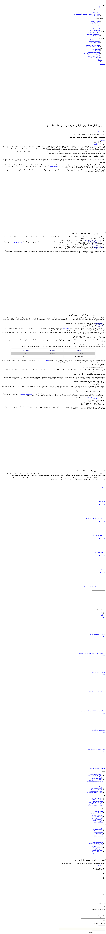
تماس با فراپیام (99, 811)
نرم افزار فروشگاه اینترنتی (93, 21)
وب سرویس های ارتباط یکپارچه (95, 781)
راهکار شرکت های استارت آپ (95, 805)
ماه (102, 612)
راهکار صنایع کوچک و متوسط (96, 802)
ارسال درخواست (101, 925)
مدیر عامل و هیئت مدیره (97, 815)
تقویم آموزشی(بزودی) (97, 844)
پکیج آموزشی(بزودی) (98, 847)
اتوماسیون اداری (96, 28)
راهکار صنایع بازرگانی (97, 798)
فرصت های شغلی (98, 832)
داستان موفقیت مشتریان (97, 813)
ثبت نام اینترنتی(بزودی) (97, 853)
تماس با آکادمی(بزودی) (97, 851)
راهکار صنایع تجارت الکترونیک (95, 803)
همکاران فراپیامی (98, 822)
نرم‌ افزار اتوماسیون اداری (96, 779)
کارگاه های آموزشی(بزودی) (96, 843)
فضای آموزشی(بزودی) (97, 846)
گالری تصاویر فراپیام (98, 820)
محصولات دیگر (100, 25)
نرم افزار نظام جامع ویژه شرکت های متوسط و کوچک (87, 14)
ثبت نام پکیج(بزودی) (98, 848)
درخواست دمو (99, 827)
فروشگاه (100, 786)
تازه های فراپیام (99, 834)
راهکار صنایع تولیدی (98, 801)
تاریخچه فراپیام (99, 812)
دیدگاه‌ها (96, 144)
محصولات (100, 6)
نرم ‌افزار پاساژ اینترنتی (97, 778)
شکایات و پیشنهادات (98, 829)
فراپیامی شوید (99, 833)
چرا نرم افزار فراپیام (98, 819)
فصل (101, 613)
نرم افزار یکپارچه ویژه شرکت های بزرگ (90, 12)
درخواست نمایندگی (98, 830)
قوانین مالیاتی (99, 131)
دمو (98, 900)
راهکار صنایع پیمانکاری (97, 799)
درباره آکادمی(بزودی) (97, 842)
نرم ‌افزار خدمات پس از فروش (95, 775)
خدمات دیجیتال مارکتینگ (97, 788)
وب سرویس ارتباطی (95, 30)
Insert (90, 932)
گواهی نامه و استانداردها (97, 817)
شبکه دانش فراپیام (98, 836)
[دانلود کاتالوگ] (102, 900)
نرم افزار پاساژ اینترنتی (94, 22)
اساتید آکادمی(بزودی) (97, 850)
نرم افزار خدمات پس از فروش (92, 15)
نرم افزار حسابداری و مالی (98, 9)
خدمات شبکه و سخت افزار (96, 789)
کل (102, 615)
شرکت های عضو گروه (97, 816)
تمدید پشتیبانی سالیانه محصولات (95, 792)
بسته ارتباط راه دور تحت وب (96, 791)
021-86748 (102, 64)
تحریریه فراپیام (102, 140)
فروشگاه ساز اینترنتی (99, 18)
